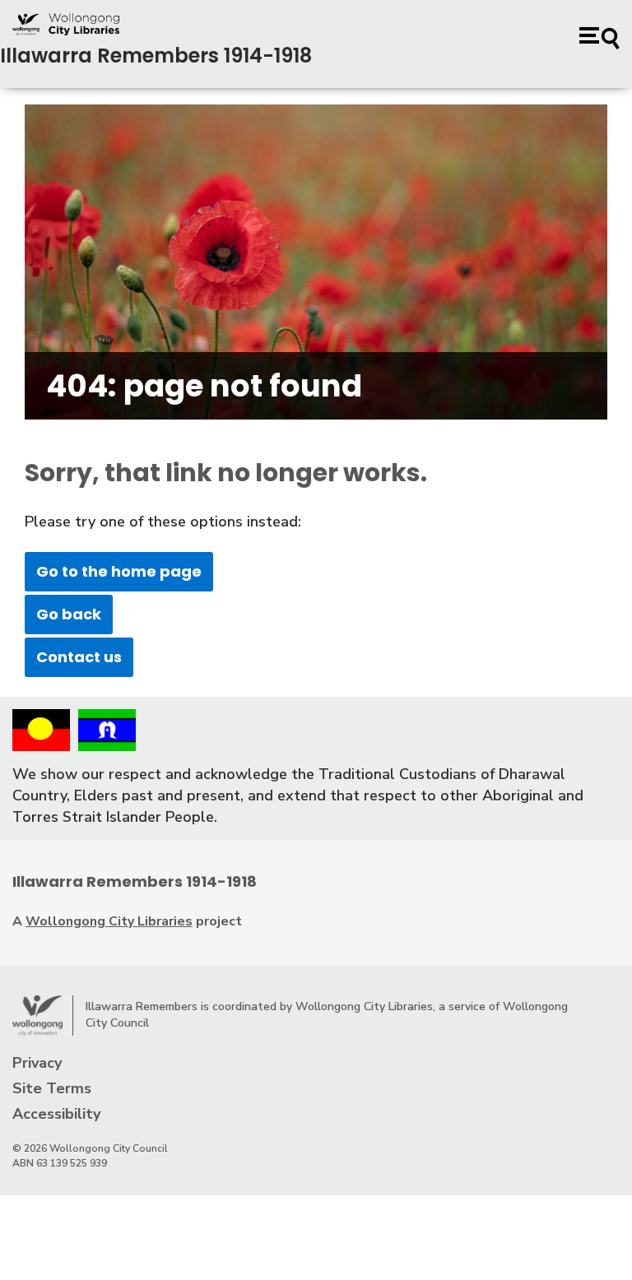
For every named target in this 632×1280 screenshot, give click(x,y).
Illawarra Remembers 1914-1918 (156, 55)
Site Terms (51, 1088)
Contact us (79, 657)
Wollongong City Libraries (109, 921)
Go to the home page (119, 571)
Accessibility (56, 1114)
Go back (68, 614)
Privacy (37, 1063)
